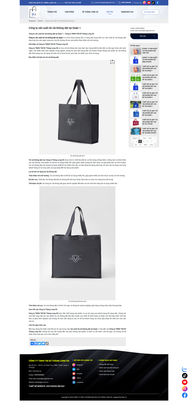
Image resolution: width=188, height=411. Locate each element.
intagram (80, 365)
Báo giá (143, 36)
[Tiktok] (184, 375)
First (144, 138)
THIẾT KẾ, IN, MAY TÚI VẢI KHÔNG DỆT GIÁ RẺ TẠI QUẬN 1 (150, 113)
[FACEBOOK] (184, 395)
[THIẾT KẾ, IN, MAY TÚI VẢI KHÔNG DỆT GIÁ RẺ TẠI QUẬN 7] (135, 69)
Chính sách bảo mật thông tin (109, 368)
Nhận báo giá (127, 12)
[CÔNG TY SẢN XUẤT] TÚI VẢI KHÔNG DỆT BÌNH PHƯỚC (149, 60)
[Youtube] (184, 382)
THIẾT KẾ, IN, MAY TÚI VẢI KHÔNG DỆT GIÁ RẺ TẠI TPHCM (150, 122)
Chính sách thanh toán (106, 371)
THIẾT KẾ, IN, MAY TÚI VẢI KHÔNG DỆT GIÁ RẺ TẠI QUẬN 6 (150, 77)
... (154, 141)
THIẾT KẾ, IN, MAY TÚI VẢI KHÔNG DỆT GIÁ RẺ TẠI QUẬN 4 (150, 95)
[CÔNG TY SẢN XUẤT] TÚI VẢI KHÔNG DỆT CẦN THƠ (149, 51)
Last (151, 145)
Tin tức (109, 12)
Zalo (78, 369)
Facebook (80, 382)
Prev (150, 138)
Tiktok (79, 378)
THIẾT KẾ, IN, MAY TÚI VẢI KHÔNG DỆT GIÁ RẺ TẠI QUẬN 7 (150, 69)
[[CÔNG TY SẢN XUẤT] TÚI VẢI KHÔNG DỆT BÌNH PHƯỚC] (135, 60)
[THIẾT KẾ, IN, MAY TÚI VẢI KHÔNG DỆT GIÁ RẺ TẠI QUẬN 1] (135, 113)
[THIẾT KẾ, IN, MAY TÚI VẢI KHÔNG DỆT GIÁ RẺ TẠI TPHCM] (135, 122)
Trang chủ (52, 12)
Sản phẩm (69, 12)
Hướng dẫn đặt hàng (106, 364)
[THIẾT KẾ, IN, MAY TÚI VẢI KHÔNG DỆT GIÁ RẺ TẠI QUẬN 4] (135, 95)
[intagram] (184, 388)
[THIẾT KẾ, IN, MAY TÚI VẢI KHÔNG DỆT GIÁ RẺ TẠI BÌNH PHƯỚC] (135, 131)
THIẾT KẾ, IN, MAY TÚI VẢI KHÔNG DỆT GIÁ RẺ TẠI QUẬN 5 (150, 86)
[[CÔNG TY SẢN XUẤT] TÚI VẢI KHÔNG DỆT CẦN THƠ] (135, 51)
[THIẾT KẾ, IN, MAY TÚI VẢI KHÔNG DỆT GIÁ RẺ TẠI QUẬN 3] (135, 104)
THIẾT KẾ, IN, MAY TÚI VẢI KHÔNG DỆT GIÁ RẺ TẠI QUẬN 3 (150, 104)
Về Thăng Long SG (90, 12)
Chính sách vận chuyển (107, 374)
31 (140, 145)
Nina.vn (124, 397)
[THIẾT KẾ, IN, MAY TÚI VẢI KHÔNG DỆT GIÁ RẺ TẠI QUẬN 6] (135, 78)
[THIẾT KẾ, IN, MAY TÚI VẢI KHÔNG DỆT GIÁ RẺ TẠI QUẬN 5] (135, 86)
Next (145, 145)
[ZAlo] (184, 369)
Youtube (79, 373)
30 (136, 145)
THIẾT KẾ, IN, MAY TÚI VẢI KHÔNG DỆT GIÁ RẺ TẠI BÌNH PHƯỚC (150, 131)
